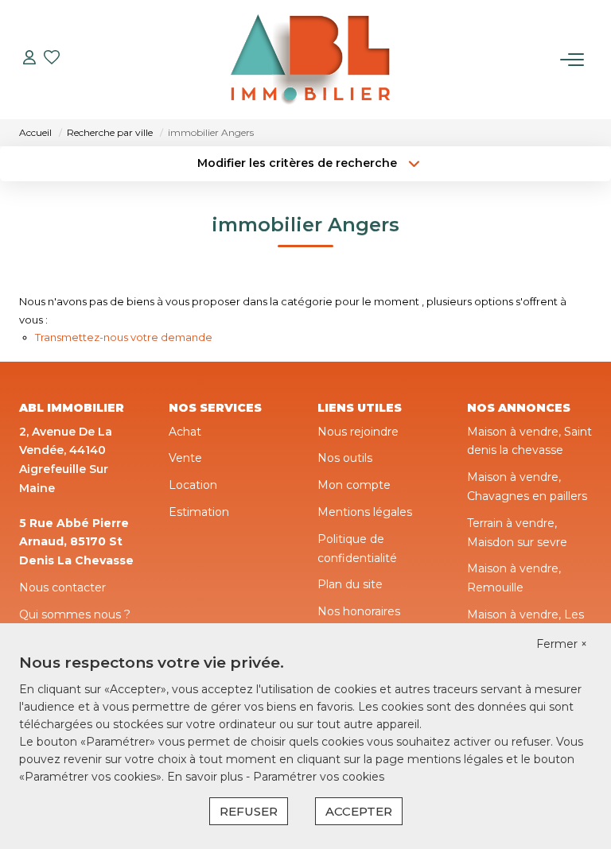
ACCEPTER (358, 811)
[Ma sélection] (52, 59)
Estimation (199, 512)
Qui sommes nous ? (74, 614)
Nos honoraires (358, 611)
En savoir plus (206, 777)
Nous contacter (62, 587)
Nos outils (344, 458)
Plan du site (350, 584)
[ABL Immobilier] (310, 59)
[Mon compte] (29, 59)
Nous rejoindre (358, 431)
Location (193, 485)
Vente (185, 458)
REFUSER (249, 811)
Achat (185, 431)
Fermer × (561, 644)
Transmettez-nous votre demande (123, 337)
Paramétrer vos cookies (318, 777)
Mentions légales (364, 512)
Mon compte (354, 485)
